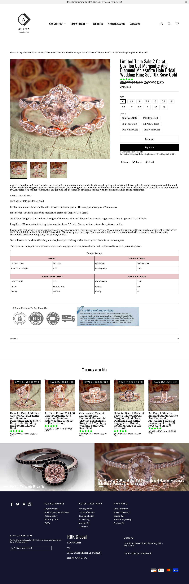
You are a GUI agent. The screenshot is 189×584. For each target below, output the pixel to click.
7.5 (123, 107)
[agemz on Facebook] (11, 504)
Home (13, 52)
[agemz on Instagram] (29, 504)
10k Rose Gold (129, 118)
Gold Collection (56, 23)
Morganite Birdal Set (27, 52)
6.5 (163, 101)
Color (123, 114)
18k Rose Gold (129, 124)
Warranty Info (51, 519)
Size (122, 97)
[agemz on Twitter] (17, 504)
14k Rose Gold (150, 118)
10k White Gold (151, 124)
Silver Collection (78, 23)
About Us (83, 527)
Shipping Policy (86, 516)
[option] (60, 109)
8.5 (139, 107)
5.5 (147, 101)
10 (164, 107)
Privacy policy (85, 509)
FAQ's (47, 523)
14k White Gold (130, 129)
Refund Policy (51, 516)
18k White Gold (152, 129)
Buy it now (149, 147)
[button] (127, 79)
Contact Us (135, 23)
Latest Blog (84, 519)
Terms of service (86, 512)
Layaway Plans (51, 509)
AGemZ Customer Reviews (57, 512)
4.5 (131, 101)
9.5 (155, 107)
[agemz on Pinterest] (23, 504)
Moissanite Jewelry (116, 23)
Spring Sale (98, 23)
